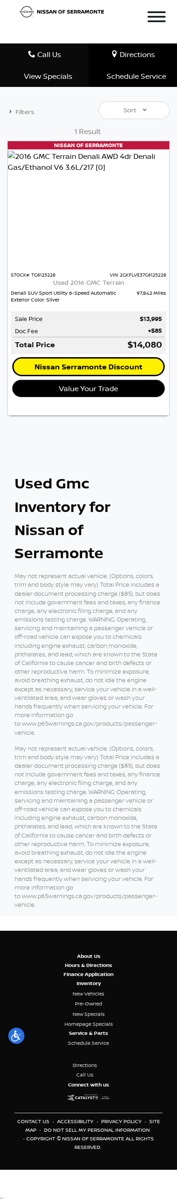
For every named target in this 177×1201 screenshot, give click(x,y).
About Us (88, 956)
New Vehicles (88, 993)
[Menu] (156, 18)
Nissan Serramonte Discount (88, 367)
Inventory (89, 983)
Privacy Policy (122, 1121)
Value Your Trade (88, 388)
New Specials (89, 1014)
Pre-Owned (88, 1003)
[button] (16, 1036)
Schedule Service (88, 1043)
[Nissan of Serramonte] (64, 11)
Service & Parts (88, 1033)
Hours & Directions (88, 965)
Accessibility (76, 1121)
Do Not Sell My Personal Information (97, 1130)
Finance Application (88, 974)
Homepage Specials (88, 1024)
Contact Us (34, 1121)
